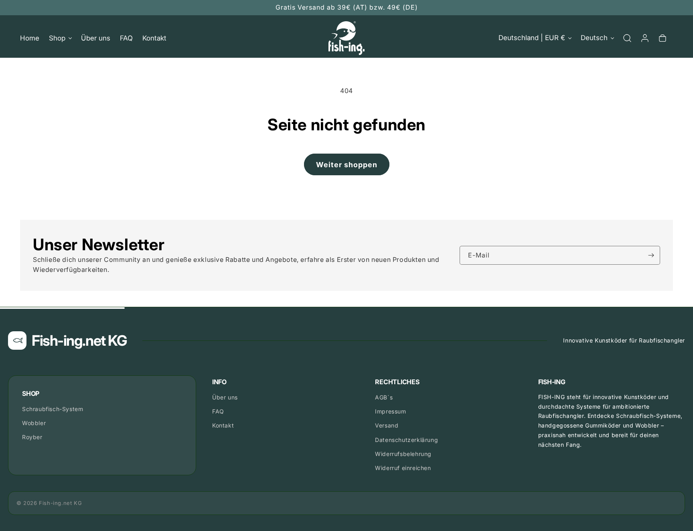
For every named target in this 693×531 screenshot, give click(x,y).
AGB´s (384, 397)
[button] (60, 38)
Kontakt (223, 425)
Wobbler (34, 423)
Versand (386, 425)
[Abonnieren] (651, 255)
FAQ (218, 411)
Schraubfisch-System (52, 408)
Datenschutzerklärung (406, 439)
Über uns (225, 397)
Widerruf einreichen (403, 467)
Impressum (390, 411)
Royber (32, 437)
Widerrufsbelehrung (403, 453)
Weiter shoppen (346, 164)
